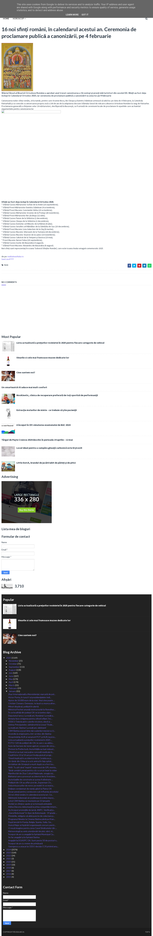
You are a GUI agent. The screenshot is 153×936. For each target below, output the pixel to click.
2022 (9, 855)
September (14, 667)
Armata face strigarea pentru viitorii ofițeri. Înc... (30, 718)
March (12, 685)
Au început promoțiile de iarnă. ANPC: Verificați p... (31, 810)
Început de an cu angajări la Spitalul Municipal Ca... (31, 834)
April (11, 682)
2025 (9, 657)
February (13, 688)
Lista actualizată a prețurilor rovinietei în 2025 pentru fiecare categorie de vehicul (60, 342)
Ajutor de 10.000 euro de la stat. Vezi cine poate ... (31, 700)
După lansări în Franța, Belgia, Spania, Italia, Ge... (30, 822)
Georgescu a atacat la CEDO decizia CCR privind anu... (33, 846)
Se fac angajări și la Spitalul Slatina (24, 837)
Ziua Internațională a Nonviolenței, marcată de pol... (31, 694)
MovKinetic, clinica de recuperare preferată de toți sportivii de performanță (57, 395)
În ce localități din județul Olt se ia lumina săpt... (30, 712)
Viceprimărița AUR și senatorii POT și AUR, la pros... (32, 737)
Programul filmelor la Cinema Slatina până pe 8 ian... (31, 819)
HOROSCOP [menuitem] (18, 18)
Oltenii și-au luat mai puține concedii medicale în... (31, 752)
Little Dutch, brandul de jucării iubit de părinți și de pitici (46, 462)
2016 (9, 874)
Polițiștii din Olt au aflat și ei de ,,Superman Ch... (30, 782)
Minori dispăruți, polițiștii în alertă (23, 706)
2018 (9, 867)
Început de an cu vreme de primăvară (25, 843)
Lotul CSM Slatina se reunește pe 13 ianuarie (29, 801)
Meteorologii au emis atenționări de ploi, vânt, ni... (31, 831)
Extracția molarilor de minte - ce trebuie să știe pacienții (46, 410)
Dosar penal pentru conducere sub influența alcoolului (33, 791)
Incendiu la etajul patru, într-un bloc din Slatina (29, 733)
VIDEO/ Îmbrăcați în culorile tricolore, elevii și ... (30, 721)
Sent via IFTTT (7, 259)
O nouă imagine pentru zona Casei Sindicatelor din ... (32, 828)
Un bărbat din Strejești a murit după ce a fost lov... (31, 764)
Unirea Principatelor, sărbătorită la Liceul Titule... (30, 724)
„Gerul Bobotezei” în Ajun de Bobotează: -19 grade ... (32, 813)
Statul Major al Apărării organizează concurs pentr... (32, 825)
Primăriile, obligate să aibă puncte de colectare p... (31, 816)
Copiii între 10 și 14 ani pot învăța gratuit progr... (30, 755)
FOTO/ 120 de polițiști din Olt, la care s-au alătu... (31, 743)
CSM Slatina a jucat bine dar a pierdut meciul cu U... (31, 730)
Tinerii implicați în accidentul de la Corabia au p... (30, 758)
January (12, 691)
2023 (9, 852)
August (12, 670)
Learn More (72, 14)
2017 (9, 871)
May (11, 679)
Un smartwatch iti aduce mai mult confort (24, 387)
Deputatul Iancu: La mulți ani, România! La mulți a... (31, 715)
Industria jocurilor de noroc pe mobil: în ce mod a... (31, 785)
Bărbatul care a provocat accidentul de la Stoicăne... (32, 776)
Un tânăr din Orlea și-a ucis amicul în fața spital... (30, 761)
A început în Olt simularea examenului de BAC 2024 (43, 424)
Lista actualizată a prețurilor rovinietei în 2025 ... (30, 740)
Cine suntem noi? (25, 372)
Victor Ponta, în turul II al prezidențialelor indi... (29, 697)
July (11, 673)
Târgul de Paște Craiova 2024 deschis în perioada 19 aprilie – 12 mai (37, 439)
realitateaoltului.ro (15, 256)
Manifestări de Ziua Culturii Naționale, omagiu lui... (31, 773)
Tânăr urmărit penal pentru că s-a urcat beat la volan (32, 770)
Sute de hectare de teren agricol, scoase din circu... (31, 746)
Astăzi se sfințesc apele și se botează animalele (30, 804)
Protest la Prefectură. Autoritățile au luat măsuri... (31, 749)
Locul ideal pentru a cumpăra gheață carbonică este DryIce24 (49, 447)
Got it (85, 14)
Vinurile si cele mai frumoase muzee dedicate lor (42, 357)
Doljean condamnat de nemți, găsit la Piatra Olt (30, 788)
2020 (9, 861)
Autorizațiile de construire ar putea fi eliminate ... (30, 779)
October (13, 663)
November (14, 660)
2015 (9, 877)
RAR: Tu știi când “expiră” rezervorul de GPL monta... (32, 767)
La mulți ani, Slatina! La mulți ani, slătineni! (27, 727)
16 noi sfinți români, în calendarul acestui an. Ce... (30, 794)
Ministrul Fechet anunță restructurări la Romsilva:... (31, 709)
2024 (9, 849)
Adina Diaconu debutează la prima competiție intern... (32, 807)
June (11, 676)
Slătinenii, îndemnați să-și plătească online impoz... (31, 798)
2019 (9, 864)
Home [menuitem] (6, 18)
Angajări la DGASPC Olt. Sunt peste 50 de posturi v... (33, 840)
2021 (9, 858)
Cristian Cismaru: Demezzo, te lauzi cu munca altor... (32, 703)
